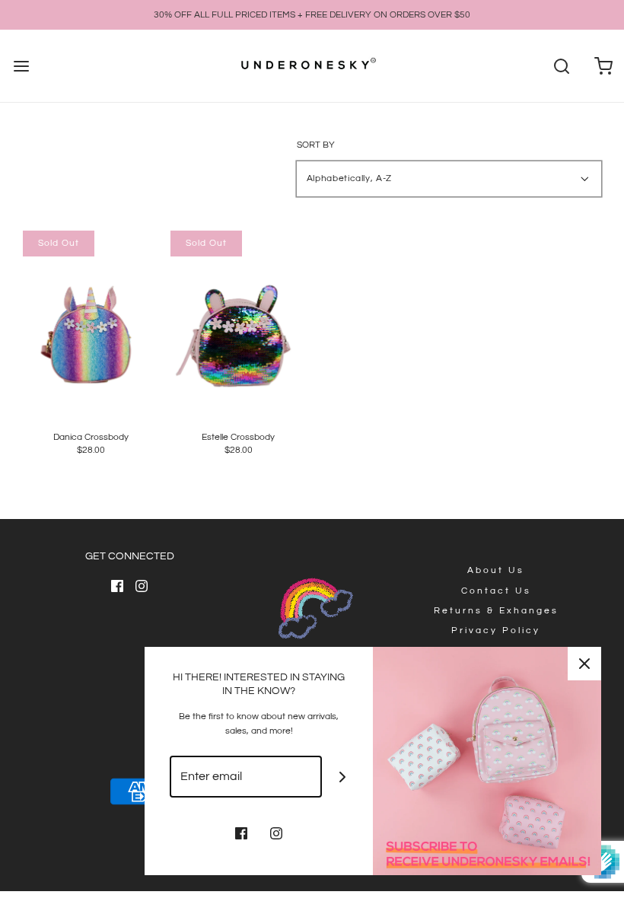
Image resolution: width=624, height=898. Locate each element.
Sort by (316, 145)
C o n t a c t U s (495, 591)
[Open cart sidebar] (603, 66)
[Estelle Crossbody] (238, 321)
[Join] (343, 777)
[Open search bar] (561, 66)
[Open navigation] (21, 66)
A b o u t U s (494, 570)
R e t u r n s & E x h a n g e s (495, 611)
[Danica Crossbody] (91, 321)
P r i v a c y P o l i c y (494, 630)
